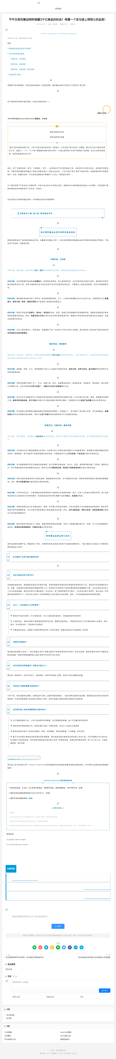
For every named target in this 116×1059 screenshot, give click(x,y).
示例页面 (58, 9)
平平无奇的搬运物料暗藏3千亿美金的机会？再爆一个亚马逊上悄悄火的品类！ (58, 19)
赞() (58, 926)
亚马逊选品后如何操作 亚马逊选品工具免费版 (94, 957)
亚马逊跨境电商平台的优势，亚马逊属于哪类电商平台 (25, 957)
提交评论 (105, 991)
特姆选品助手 (65, 1039)
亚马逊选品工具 (58, 3)
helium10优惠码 (65, 1032)
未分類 (8, 1018)
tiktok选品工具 (65, 1036)
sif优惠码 (8, 1036)
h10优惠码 (8, 1032)
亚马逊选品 (10, 1015)
